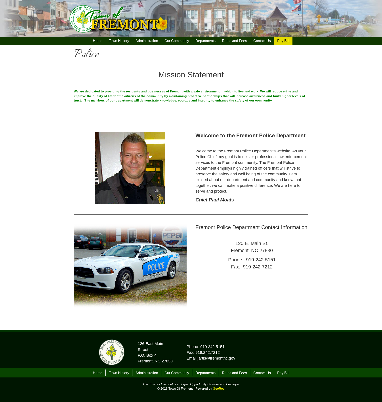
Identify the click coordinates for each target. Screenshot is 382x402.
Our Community (176, 41)
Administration (147, 41)
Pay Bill (283, 41)
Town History (119, 41)
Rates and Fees (234, 41)
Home (97, 41)
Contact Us (262, 41)
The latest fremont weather (271, 25)
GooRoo (219, 388)
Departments (205, 41)
